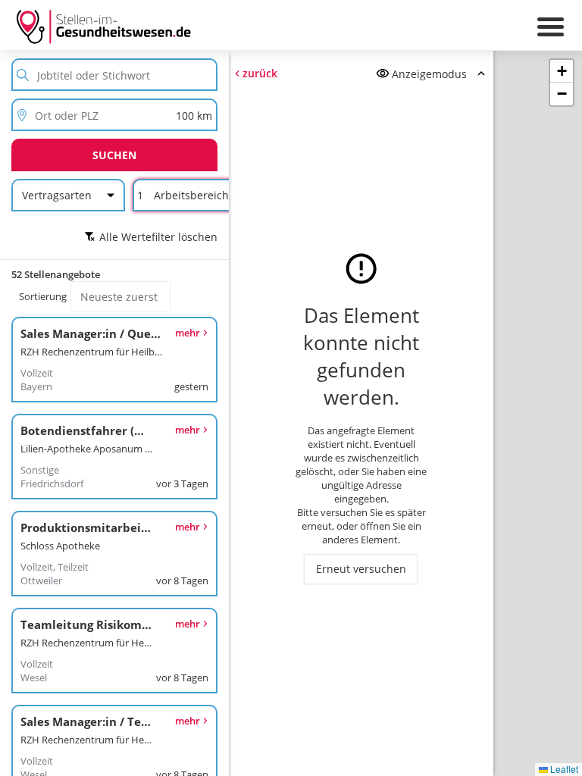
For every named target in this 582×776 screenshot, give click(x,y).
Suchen (114, 155)
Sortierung (43, 296)
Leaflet (563, 768)
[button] (561, 71)
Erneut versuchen (361, 569)
